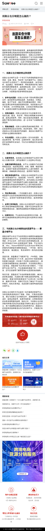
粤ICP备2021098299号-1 (34, 529)
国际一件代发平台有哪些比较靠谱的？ (15, 420)
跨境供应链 (15, 9)
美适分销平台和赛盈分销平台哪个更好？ (16, 428)
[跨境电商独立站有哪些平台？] (12, 381)
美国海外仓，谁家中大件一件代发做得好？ (32, 371)
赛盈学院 (8, 3)
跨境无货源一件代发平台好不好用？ (14, 416)
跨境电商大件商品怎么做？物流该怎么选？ (16, 436)
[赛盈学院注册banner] (22, 461)
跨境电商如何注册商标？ (10, 432)
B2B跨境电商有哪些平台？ (11, 424)
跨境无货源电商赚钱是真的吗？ (32, 388)
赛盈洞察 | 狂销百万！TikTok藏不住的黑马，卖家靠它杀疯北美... (12, 372)
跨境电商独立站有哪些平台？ (10, 388)
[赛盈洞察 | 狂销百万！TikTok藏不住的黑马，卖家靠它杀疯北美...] (12, 364)
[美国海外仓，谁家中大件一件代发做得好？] (33, 364)
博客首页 (5, 9)
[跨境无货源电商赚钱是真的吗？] (33, 381)
